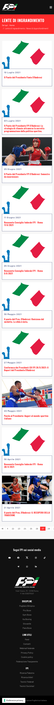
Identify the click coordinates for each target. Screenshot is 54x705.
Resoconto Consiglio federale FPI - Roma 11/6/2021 (23, 224)
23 (19, 528)
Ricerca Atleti (27, 677)
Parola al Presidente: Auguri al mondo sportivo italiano (26, 417)
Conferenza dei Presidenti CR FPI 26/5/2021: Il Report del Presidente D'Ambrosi (26, 369)
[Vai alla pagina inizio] (2, 529)
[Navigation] (51, 7)
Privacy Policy (27, 652)
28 (49, 528)
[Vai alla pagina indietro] (8, 529)
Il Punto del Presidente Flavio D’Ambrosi (23, 77)
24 (25, 528)
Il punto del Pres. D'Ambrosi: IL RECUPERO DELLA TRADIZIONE (27, 514)
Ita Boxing (27, 619)
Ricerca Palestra (27, 673)
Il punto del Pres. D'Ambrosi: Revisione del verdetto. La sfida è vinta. (24, 320)
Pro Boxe (27, 610)
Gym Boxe (27, 614)
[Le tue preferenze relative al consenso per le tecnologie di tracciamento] (13, 700)
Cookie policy (27, 657)
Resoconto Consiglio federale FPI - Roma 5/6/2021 (23, 272)
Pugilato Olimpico (27, 606)
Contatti (27, 644)
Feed (27, 639)
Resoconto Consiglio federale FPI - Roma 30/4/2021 (23, 465)
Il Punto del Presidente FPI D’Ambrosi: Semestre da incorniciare (27, 175)
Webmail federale (27, 648)
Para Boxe (27, 628)
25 (31, 528)
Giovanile (27, 623)
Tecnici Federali (27, 681)
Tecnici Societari (27, 686)
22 (13, 528)
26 (37, 528)
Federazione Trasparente (27, 661)
